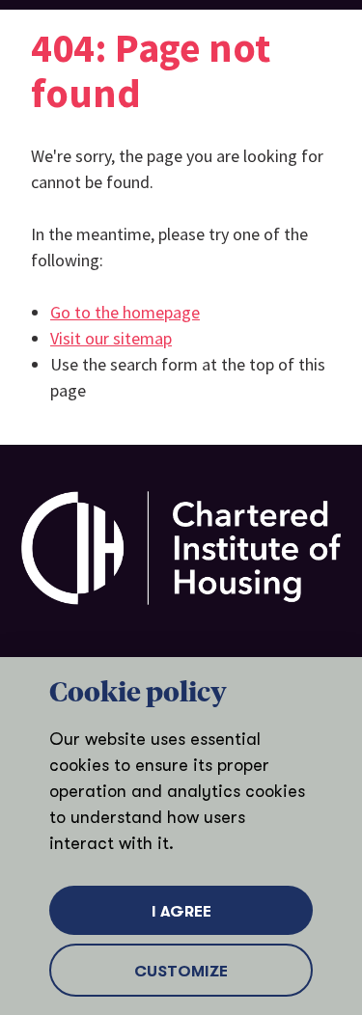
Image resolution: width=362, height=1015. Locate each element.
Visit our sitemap (111, 338)
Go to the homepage (125, 312)
